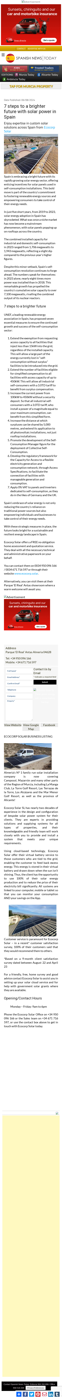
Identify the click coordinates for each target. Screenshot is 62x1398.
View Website (12, 725)
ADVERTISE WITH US (36, 48)
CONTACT (21, 48)
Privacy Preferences (35, 1388)
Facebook (49, 725)
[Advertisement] (31, 1246)
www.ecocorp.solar (26, 573)
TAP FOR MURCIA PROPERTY (31, 86)
